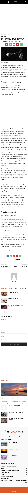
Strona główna (3, 34)
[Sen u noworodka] (4, 444)
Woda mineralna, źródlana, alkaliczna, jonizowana (14, 481)
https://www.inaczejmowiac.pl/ (15, 250)
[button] (26, 2)
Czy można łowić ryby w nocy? (9, 398)
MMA (5, 36)
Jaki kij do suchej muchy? (20, 266)
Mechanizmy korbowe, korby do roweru (11, 470)
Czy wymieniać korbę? (14, 405)
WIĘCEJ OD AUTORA (20, 289)
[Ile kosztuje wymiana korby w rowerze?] (4, 420)
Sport (2, 36)
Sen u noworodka (13, 442)
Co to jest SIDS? (13, 455)
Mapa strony (14, 489)
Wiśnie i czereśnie (5, 472)
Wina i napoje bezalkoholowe (8, 466)
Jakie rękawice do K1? (13, 299)
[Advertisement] (14, 18)
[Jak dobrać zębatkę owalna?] (4, 414)
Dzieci (2, 468)
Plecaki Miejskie (5, 478)
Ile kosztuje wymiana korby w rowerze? (16, 419)
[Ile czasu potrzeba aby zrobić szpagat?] (4, 307)
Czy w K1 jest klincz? (13, 292)
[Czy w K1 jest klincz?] (4, 294)
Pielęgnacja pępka (13, 449)
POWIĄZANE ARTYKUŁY (7, 289)
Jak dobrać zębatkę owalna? (16, 412)
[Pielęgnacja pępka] (4, 451)
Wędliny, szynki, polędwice (7, 476)
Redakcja (5, 41)
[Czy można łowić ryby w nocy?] (14, 389)
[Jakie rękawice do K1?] (4, 300)
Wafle (2, 474)
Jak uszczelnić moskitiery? (4, 267)
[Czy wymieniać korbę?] (4, 407)
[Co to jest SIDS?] (4, 457)
